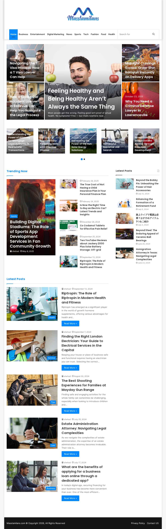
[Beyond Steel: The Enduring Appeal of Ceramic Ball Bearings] (125, 234)
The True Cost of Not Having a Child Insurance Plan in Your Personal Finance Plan (93, 189)
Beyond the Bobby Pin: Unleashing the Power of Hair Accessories (147, 185)
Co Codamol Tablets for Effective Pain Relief (93, 227)
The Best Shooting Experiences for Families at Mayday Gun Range (84, 385)
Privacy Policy (138, 523)
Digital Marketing (55, 34)
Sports (77, 34)
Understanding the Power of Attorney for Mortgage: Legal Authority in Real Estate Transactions (19, 142)
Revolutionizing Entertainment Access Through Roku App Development (144, 144)
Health (111, 34)
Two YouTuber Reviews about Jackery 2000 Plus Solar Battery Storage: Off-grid (93, 245)
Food (103, 34)
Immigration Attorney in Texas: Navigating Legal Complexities (147, 254)
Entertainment (37, 34)
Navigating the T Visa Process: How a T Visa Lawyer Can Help (25, 70)
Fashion (95, 34)
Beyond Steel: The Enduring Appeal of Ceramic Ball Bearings (147, 235)
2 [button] (84, 159)
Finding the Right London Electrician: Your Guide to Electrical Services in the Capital (82, 343)
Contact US (153, 523)
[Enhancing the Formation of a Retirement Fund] (125, 202)
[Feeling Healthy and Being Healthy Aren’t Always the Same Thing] (83, 82)
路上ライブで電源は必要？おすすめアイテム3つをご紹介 (147, 218)
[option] (83, 82)
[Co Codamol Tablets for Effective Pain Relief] (68, 225)
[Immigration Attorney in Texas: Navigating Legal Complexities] (125, 253)
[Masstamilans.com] (83, 14)
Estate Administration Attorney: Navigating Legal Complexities (84, 428)
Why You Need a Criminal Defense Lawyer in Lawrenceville (139, 108)
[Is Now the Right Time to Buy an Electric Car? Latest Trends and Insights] (68, 206)
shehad (15, 251)
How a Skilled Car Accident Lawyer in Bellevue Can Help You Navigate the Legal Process (25, 106)
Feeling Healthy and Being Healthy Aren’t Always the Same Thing (81, 99)
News (69, 34)
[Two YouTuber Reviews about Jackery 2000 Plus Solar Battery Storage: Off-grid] (68, 240)
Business (23, 34)
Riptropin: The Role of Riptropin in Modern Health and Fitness (92, 264)
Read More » (70, 323)
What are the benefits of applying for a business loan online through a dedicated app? (82, 474)
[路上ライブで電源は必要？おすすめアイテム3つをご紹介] (125, 218)
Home (13, 34)
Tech (86, 34)
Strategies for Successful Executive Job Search (111, 145)
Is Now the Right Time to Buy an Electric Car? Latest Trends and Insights (93, 209)
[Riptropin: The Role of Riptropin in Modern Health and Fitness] (68, 261)
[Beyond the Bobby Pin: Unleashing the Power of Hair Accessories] (125, 183)
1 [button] (82, 159)
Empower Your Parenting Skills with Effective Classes (49, 145)
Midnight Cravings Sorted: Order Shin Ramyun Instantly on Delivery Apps (140, 70)
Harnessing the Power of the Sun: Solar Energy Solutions (81, 145)
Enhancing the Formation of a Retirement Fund (146, 202)
